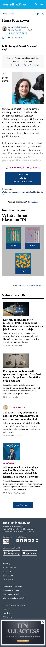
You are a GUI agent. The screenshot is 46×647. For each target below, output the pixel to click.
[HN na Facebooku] (21, 540)
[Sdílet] (38, 14)
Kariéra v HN (8, 575)
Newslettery (7, 613)
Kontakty (6, 564)
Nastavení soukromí (11, 594)
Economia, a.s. (19, 527)
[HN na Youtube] (37, 540)
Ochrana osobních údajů (12, 586)
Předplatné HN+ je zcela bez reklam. (31, 285)
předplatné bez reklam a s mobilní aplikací (20, 192)
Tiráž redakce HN (9, 568)
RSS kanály (7, 617)
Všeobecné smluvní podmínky (14, 598)
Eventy (5, 609)
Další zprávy (23, 505)
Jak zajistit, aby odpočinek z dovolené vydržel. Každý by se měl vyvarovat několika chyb (20, 416)
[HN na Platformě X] (17, 540)
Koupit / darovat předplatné (14, 605)
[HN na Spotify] (33, 540)
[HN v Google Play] (11, 553)
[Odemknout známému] (42, 14)
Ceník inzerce (8, 579)
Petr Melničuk (14, 27)
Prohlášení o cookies (11, 590)
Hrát (13, 246)
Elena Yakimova (17, 407)
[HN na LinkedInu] (29, 540)
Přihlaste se (33, 202)
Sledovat (15, 65)
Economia (7, 571)
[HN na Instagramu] (25, 540)
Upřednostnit (33, 65)
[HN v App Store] (29, 553)
